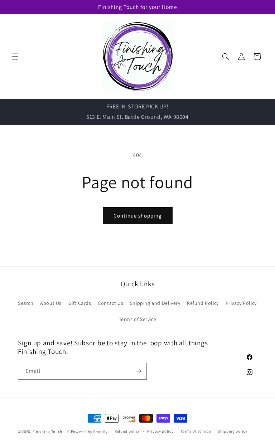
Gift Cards (79, 303)
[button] (15, 56)
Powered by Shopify (89, 431)
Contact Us (110, 303)
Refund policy (127, 431)
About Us (51, 303)
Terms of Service (137, 319)
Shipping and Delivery (155, 303)
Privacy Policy (241, 303)
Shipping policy (232, 431)
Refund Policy (203, 303)
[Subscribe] (138, 371)
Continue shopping (138, 215)
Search (26, 303)
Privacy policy (160, 431)
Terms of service (195, 431)
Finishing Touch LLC (51, 431)
